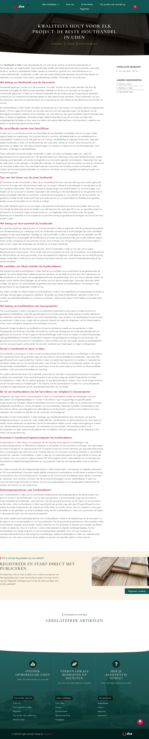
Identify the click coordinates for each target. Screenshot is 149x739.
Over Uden (59, 703)
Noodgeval (59, 719)
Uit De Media (87, 4)
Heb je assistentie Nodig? (116, 674)
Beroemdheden (61, 711)
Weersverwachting (62, 715)
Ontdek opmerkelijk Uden (33, 673)
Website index (18, 719)
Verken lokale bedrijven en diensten (74, 674)
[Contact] (116, 664)
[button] (135, 7)
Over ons (70, 4)
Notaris (100, 707)
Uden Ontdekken (49, 4)
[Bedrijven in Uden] (74, 664)
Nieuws (58, 707)
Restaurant (102, 711)
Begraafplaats (103, 703)
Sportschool (102, 715)
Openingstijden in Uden (22, 707)
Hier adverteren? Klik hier (129, 71)
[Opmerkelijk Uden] (33, 664)
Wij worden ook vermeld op (112, 4)
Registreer (84, 8)
